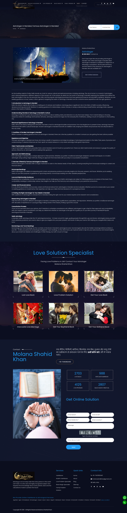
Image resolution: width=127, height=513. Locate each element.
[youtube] (113, 3)
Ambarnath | (74, 500)
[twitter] (104, 3)
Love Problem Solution (63, 295)
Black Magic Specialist (63, 484)
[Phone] (125, 502)
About (75, 478)
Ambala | (68, 500)
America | (87, 500)
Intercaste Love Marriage (28, 327)
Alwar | (63, 500)
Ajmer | (44, 500)
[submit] (117, 27)
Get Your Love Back (99, 295)
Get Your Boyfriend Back (63, 327)
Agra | (20, 500)
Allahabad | (58, 500)
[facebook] (101, 3)
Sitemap (76, 484)
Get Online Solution (91, 75)
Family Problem (69, 3)
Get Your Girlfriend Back (99, 327)
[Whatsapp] (125, 498)
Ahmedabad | (26, 500)
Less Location (105, 500)
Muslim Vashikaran (33, 3)
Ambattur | (81, 500)
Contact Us (94, 54)
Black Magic (57, 3)
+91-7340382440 (65, 362)
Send (73, 447)
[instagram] (110, 3)
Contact (84, 3)
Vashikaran (21, 3)
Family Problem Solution (61, 489)
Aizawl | (40, 500)
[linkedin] (107, 3)
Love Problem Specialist (63, 481)
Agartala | (15, 500)
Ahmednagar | (34, 500)
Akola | (48, 500)
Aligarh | (53, 500)
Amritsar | (98, 500)
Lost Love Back (28, 295)
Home (14, 3)
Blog (78, 3)
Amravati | (92, 500)
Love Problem (47, 3)
